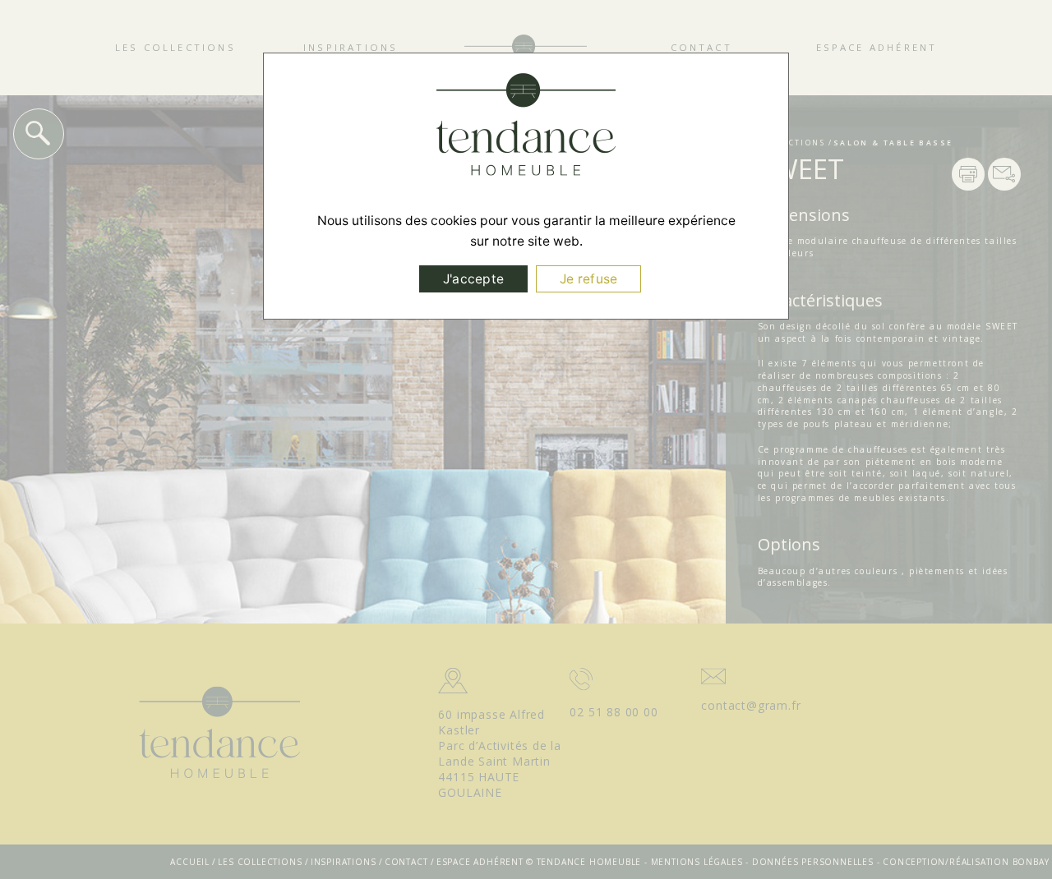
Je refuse (588, 279)
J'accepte (473, 279)
